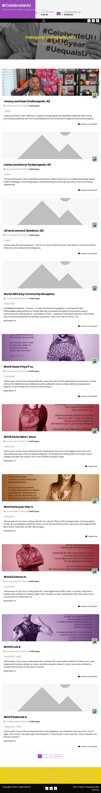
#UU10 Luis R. (12, 647)
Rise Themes (95, 788)
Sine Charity (78, 787)
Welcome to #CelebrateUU (50, 781)
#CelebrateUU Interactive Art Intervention (64, 770)
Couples (7, 111)
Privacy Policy (68, 778)
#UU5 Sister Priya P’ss (18, 367)
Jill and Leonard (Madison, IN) (24, 230)
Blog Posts (92, 770)
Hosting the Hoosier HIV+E (47, 775)
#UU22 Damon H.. (15, 577)
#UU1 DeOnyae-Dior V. (19, 507)
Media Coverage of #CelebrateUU (79, 775)
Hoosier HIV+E (26, 775)
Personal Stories (50, 778)
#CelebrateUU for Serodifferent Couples (22, 770)
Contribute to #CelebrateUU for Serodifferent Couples (56, 772)
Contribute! (91, 772)
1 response (92, 466)
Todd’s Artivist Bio (86, 778)
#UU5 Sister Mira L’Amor (20, 437)
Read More (9, 320)
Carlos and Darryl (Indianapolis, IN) (27, 164)
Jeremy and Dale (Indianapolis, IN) (27, 101)
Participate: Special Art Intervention (23, 778)
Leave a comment (88, 124)
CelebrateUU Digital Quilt (16, 772)
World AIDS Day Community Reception (29, 294)
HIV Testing (11, 775)
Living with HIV (9, 304)
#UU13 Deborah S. (15, 717)
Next (59, 756)
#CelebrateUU (16, 5)
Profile (19, 657)
